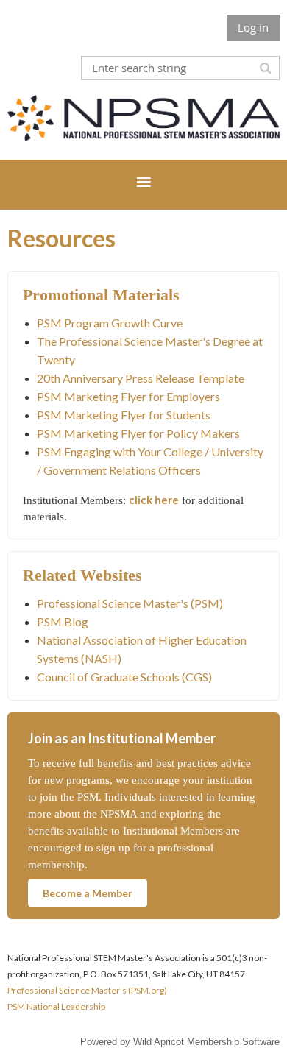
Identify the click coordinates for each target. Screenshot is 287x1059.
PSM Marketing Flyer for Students (123, 415)
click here (154, 499)
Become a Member (87, 893)
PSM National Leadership (56, 1006)
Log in (253, 27)
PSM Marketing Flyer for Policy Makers (138, 433)
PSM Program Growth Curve (110, 323)
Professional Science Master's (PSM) (130, 603)
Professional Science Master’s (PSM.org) (87, 990)
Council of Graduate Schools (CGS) (124, 677)
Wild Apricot (158, 1041)
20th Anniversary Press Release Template (140, 378)
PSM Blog (62, 621)
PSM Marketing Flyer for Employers (128, 396)
